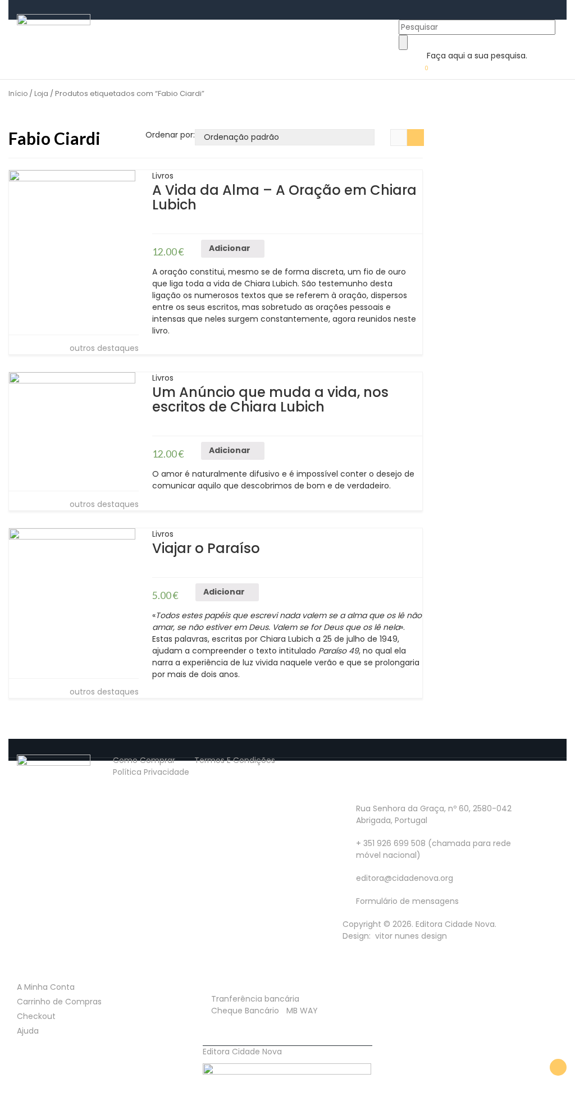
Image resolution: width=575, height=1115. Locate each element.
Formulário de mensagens (407, 901)
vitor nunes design (410, 936)
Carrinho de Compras (59, 1001)
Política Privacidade (151, 772)
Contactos (320, 23)
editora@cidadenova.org (404, 878)
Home (114, 23)
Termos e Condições (234, 760)
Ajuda (28, 1030)
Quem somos (249, 23)
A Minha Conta (46, 987)
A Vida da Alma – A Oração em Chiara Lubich (284, 197)
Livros (163, 175)
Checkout (36, 1016)
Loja (148, 23)
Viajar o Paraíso (206, 548)
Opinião (192, 23)
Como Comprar (144, 760)
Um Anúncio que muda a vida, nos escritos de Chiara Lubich (270, 399)
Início (18, 93)
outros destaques (103, 348)
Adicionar (229, 248)
